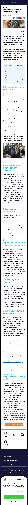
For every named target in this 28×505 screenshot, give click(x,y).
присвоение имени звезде (16, 51)
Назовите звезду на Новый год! (13, 424)
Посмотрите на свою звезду (11, 460)
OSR (5, 452)
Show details (19, 491)
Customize (13, 501)
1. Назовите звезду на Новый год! (13, 65)
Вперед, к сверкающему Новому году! (14, 81)
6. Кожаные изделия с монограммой (13, 79)
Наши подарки (7, 456)
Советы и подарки (7, 15)
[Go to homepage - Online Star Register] (14, 2)
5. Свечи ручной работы (10, 77)
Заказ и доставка (8, 464)
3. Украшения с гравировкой (11, 71)
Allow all (14, 497)
